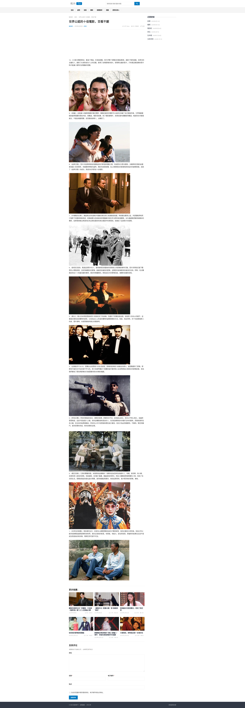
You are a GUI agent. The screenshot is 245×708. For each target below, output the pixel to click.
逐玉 (148, 32)
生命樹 (149, 35)
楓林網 (71, 17)
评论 (70, 653)
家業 (85, 10)
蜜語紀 (149, 28)
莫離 (107, 10)
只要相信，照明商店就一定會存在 (131, 633)
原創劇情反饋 (172, 705)
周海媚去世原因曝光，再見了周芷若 (131, 609)
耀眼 (91, 10)
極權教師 (99, 10)
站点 (70, 684)
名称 (71, 676)
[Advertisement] (107, 45)
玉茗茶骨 (150, 39)
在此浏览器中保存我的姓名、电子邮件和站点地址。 (87, 692)
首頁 (72, 10)
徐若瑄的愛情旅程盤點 (76, 633)
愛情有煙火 (116, 10)
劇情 (78, 10)
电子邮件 (111, 676)
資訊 (75, 17)
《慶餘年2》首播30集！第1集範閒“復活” (106, 609)
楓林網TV (76, 705)
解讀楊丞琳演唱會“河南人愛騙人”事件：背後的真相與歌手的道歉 (105, 634)
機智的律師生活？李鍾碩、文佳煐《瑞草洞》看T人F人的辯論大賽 (80, 609)
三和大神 (88, 705)
